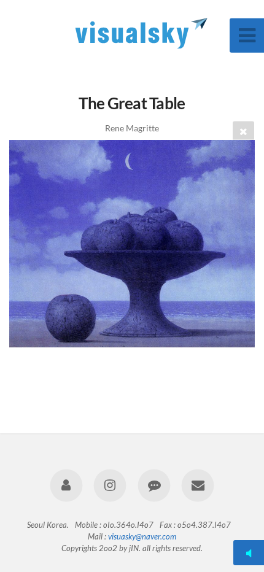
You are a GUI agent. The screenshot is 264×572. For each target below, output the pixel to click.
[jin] (66, 485)
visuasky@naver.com (142, 536)
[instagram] (110, 485)
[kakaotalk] (154, 485)
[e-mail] (197, 485)
